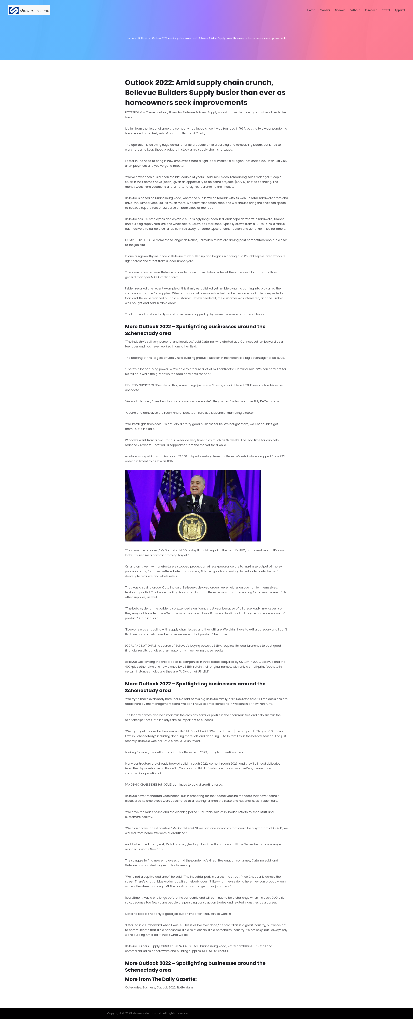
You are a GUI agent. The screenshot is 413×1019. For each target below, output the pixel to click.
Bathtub (355, 10)
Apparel (400, 10)
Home (311, 10)
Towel (386, 10)
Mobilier (325, 10)
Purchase (371, 10)
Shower (340, 10)
